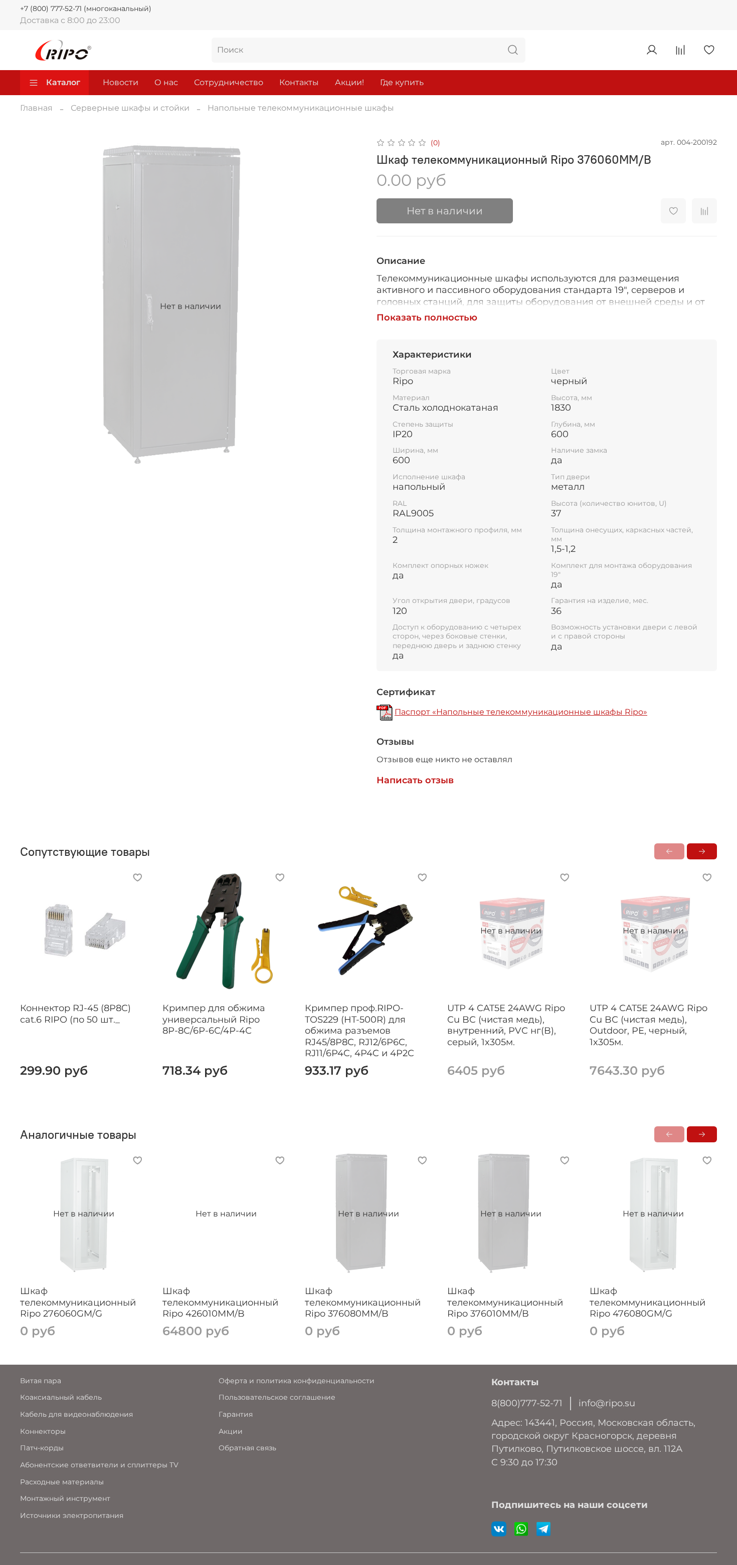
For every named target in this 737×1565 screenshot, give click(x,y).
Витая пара (40, 1380)
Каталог (63, 82)
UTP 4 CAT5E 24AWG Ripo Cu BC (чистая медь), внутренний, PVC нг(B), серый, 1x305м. (506, 1025)
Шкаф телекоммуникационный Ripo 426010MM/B (220, 1302)
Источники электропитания (71, 1515)
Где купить (402, 82)
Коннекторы (43, 1431)
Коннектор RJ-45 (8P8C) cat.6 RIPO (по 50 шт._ (75, 1014)
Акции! (349, 82)
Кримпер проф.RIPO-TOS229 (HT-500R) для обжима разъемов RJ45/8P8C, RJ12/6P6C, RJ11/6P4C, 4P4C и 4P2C (359, 1031)
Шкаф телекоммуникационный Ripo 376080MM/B (363, 1302)
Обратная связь (247, 1447)
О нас (166, 82)
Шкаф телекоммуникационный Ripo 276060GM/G (78, 1302)
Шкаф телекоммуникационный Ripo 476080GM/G (647, 1302)
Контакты (299, 82)
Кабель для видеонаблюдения (76, 1414)
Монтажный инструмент (65, 1498)
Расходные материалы (62, 1481)
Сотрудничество (228, 82)
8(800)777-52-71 (527, 1403)
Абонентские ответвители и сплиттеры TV (99, 1464)
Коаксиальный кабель (61, 1397)
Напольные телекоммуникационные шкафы (301, 108)
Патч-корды (42, 1447)
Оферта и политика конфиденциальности (297, 1380)
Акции (231, 1431)
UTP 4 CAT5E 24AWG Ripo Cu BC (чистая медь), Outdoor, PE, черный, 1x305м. (648, 1025)
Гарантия (236, 1414)
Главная (36, 108)
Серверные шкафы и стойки (130, 108)
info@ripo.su (607, 1403)
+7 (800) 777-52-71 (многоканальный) (85, 8)
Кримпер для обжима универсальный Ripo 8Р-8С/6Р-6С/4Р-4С (213, 1019)
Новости (120, 82)
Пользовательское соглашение (277, 1397)
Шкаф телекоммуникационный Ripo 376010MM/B (505, 1302)
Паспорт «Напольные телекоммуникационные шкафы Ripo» (521, 712)
